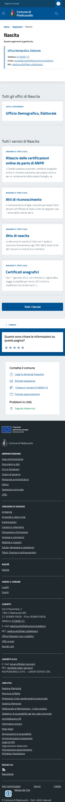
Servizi (37, 786)
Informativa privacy (12, 724)
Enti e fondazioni (10, 469)
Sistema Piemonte (11, 703)
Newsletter (8, 774)
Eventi (5, 592)
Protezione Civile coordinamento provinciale (24, 698)
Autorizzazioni (9, 522)
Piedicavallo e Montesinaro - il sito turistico (24, 708)
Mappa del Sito (22, 790)
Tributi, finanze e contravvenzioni (19, 552)
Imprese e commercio (13, 537)
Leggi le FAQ (8, 742)
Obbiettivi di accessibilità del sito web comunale (27, 714)
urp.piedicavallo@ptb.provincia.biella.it (33, 60)
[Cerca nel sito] (55, 13)
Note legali (7, 729)
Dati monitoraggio (11, 786)
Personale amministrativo (15, 479)
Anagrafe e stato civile (16, 151)
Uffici (4, 494)
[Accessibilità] (8, 793)
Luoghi (5, 587)
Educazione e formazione (15, 532)
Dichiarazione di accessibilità (16, 734)
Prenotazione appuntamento (17, 750)
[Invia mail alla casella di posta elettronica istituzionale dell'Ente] (28, 626)
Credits (57, 786)
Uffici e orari (8, 641)
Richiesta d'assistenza (13, 753)
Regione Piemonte (12, 3)
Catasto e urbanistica (13, 527)
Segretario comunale (13, 489)
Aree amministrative (12, 459)
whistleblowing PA (11, 719)
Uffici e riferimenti (15, 106)
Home (6, 26)
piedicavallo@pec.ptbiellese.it (27, 64)
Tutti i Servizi (32, 307)
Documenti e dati (11, 464)
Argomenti (17, 26)
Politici (5, 484)
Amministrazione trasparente (17, 738)
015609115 (23, 57)
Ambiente (7, 512)
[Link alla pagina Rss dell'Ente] (4, 769)
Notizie (5, 570)
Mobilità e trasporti (12, 542)
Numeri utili (8, 646)
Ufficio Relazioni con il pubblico (18, 636)
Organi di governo (11, 474)
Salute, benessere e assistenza (18, 547)
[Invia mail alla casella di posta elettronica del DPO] (22, 664)
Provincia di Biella (11, 693)
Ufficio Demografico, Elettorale (24, 50)
